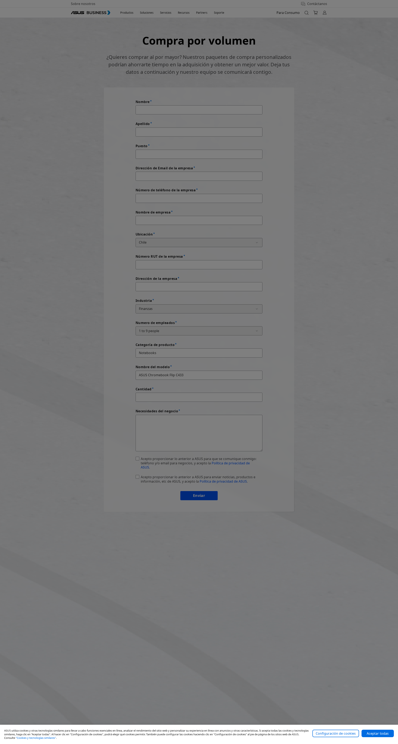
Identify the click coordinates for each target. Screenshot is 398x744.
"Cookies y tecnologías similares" (36, 738)
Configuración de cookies (336, 733)
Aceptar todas (378, 733)
